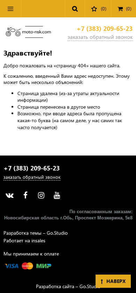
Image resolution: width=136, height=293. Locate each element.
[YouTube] (57, 195)
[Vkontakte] (9, 195)
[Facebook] (25, 195)
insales (38, 240)
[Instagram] (41, 195)
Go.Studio (57, 232)
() (128, 8)
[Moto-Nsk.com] (28, 33)
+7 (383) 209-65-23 (104, 29)
